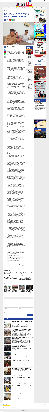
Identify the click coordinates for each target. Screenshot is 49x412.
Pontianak (17, 332)
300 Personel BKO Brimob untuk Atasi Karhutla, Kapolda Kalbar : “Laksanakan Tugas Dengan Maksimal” (11, 272)
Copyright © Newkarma (6, 407)
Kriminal (13, 347)
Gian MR (28, 410)
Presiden (14, 260)
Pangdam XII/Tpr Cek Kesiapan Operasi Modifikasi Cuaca (7, 290)
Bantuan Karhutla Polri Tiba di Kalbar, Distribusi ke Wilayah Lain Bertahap (40, 113)
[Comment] (14, 20)
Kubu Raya (15, 323)
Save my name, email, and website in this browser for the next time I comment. (17, 312)
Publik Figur (20, 332)
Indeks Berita (15, 407)
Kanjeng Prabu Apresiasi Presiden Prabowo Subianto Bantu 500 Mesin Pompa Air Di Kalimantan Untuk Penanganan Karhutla (25, 278)
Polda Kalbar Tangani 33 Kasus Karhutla (10, 275)
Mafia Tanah (18, 258)
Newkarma (22, 410)
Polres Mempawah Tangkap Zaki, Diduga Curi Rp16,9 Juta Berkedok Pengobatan (39, 117)
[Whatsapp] (12, 20)
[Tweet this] (7, 20)
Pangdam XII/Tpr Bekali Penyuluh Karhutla (39, 106)
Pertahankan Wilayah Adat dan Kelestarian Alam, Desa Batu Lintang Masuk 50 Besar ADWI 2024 (11, 265)
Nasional (15, 339)
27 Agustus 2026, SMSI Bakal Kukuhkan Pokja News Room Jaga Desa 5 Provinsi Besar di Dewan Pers (22, 379)
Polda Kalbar (10, 260)
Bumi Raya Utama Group (11, 257)
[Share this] (5, 20)
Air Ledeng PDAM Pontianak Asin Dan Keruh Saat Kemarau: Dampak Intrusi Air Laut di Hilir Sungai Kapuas (26, 272)
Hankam (13, 323)
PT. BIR (18, 260)
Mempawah (15, 347)
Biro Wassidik (10, 255)
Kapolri (9, 258)
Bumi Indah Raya (15, 255)
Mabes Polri (13, 258)
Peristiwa (18, 323)
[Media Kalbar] (24, 4)
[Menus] (45, 1)
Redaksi (12, 407)
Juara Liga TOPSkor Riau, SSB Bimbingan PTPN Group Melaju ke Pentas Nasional (30, 73)
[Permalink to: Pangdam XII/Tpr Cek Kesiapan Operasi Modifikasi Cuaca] (7, 324)
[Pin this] (10, 20)
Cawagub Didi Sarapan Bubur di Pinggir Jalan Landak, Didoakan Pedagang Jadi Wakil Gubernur (21, 265)
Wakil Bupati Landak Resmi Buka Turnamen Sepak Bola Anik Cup (30, 80)
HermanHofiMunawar (20, 257)
